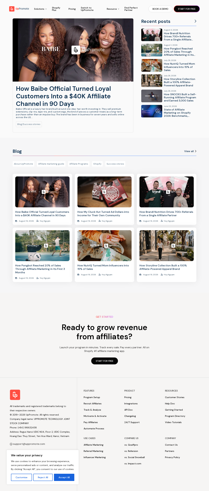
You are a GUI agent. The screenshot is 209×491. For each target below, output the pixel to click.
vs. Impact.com (132, 463)
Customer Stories (174, 397)
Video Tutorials (173, 422)
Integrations (131, 403)
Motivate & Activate (95, 416)
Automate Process (94, 428)
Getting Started (174, 409)
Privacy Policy (172, 457)
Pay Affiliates (91, 422)
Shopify (97, 163)
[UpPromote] (19, 9)
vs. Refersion (131, 451)
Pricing (72, 8)
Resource (112, 8)
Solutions (39, 8)
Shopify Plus (56, 9)
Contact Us (171, 444)
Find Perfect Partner (131, 9)
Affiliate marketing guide (51, 163)
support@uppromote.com (29, 444)
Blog (19, 124)
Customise (21, 477)
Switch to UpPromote (87, 9)
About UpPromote (23, 163)
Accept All (64, 477)
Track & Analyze (92, 409)
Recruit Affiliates (93, 403)
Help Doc (170, 403)
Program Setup (92, 397)
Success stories (31, 124)
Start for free (187, 8)
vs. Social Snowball (134, 457)
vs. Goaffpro (131, 444)
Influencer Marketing (95, 457)
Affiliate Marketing (93, 444)
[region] (43, 467)
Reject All (43, 477)
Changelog (130, 416)
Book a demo (160, 8)
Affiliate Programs (78, 163)
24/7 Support (132, 422)
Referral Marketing (93, 451)
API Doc (128, 409)
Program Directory (175, 416)
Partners (169, 451)
